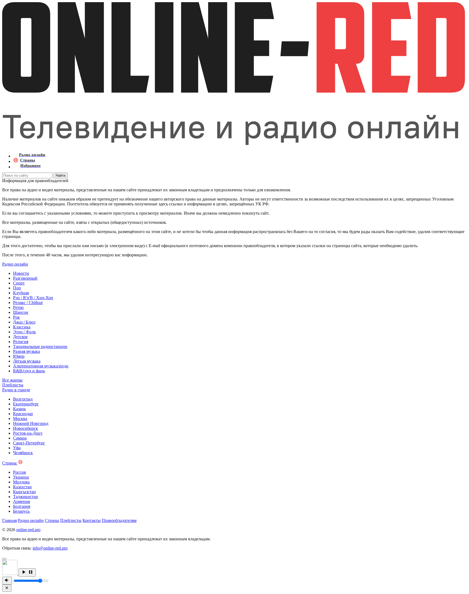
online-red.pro (28, 529)
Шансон (20, 312)
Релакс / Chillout (28, 302)
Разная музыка (26, 351)
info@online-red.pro (50, 548)
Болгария (21, 506)
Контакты (92, 520)
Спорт (19, 283)
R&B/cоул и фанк (29, 371)
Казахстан (22, 487)
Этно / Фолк (24, 332)
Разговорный (25, 278)
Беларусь (21, 511)
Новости (21, 273)
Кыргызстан (24, 491)
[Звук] (7, 581)
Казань (19, 408)
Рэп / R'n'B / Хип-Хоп (33, 297)
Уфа (17, 448)
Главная (9, 520)
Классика (21, 327)
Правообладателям (119, 520)
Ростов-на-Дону (28, 433)
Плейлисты (70, 520)
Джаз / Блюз (24, 322)
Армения (21, 501)
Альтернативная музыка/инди (40, 366)
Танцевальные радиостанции (40, 346)
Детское (20, 336)
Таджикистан (25, 496)
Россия (19, 472)
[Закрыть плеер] (6, 588)
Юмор (18, 356)
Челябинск (23, 452)
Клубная (21, 292)
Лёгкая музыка (26, 361)
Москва (20, 418)
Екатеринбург (26, 404)
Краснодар (23, 413)
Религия (20, 341)
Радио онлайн (31, 520)
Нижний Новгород (30, 423)
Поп (17, 288)
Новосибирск (25, 428)
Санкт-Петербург (29, 443)
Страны (52, 520)
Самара (20, 438)
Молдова (21, 482)
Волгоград (23, 399)
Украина (21, 477)
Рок (16, 317)
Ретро (18, 307)
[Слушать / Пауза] (27, 572)
